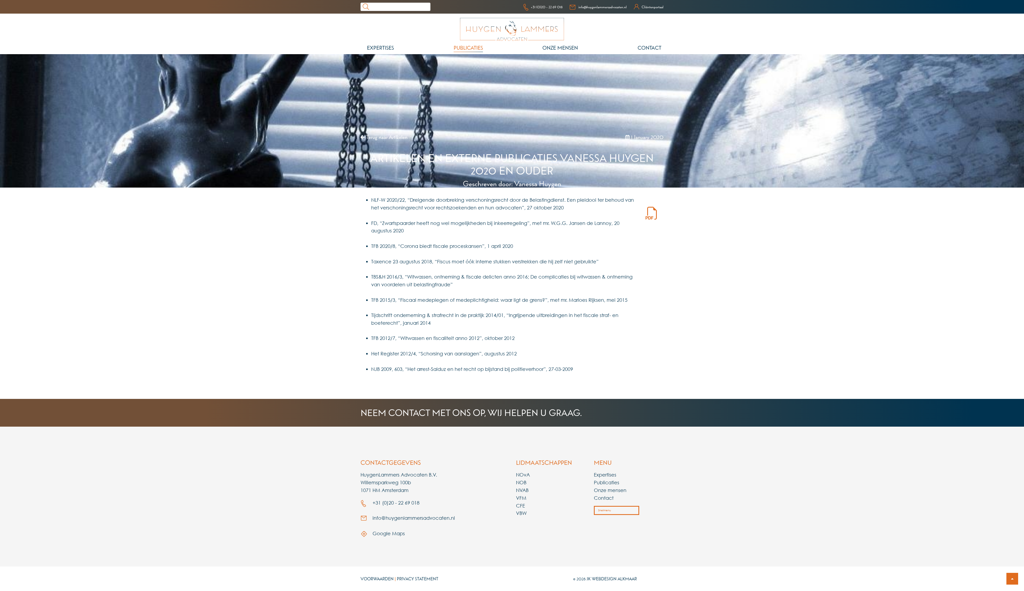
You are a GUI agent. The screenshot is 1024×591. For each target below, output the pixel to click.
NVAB (522, 490)
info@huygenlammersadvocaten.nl (602, 7)
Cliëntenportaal (652, 7)
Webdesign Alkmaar (614, 578)
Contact (649, 48)
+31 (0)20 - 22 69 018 (547, 7)
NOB (521, 482)
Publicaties (468, 48)
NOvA (523, 475)
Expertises (380, 48)
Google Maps (388, 533)
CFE (520, 506)
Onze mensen (560, 48)
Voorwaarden (377, 578)
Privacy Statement (417, 578)
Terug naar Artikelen (386, 137)
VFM (521, 498)
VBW (521, 513)
